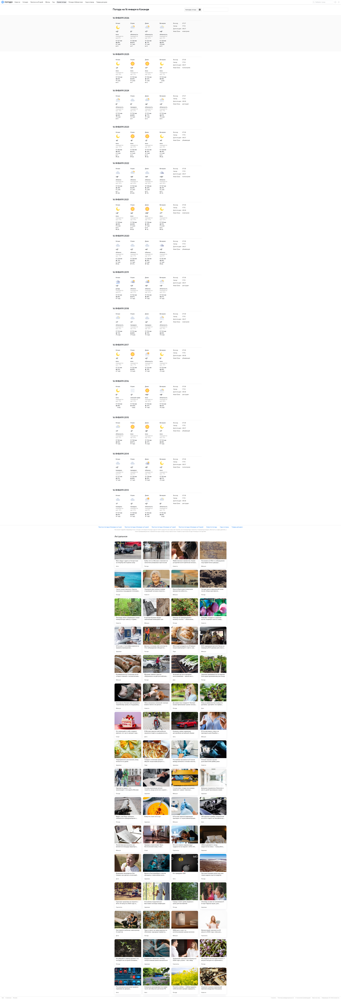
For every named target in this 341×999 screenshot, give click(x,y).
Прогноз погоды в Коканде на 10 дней (191, 527)
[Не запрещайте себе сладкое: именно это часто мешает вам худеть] (128, 725)
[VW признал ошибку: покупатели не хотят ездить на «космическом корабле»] (213, 810)
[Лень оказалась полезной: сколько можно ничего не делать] (156, 697)
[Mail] (2, 2)
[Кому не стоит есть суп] (156, 810)
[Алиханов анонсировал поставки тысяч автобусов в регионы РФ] (156, 981)
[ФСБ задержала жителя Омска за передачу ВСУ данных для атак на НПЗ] (213, 640)
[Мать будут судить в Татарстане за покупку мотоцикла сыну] (128, 554)
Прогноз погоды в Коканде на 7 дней (164, 527)
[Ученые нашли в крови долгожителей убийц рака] (213, 753)
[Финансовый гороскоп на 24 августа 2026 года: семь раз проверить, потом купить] (213, 924)
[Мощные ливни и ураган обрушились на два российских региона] (156, 668)
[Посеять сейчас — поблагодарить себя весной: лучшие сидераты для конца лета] (184, 981)
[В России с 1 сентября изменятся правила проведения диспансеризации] (128, 640)
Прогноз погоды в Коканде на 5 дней (137, 527)
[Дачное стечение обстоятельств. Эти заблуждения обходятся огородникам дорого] (156, 640)
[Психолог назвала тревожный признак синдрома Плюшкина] (213, 981)
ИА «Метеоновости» (334, 997)
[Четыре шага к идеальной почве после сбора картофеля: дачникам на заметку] (213, 583)
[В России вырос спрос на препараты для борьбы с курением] (213, 725)
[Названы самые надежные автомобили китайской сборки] (184, 725)
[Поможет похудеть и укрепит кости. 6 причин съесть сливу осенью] (213, 611)
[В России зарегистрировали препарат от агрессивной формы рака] (184, 810)
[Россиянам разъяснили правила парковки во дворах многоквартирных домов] (128, 981)
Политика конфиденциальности (286, 997)
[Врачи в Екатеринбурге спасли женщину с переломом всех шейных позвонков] (156, 867)
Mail (3, 997)
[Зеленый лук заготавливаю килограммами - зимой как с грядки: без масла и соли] (184, 668)
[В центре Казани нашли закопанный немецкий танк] (156, 611)
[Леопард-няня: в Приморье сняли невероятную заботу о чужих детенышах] (128, 611)
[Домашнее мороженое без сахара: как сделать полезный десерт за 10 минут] (128, 867)
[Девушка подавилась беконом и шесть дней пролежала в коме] (213, 782)
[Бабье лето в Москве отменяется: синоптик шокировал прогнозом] (156, 554)
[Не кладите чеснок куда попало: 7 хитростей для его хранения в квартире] (213, 952)
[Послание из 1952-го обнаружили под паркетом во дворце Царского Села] (213, 554)
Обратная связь (316, 997)
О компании (8, 997)
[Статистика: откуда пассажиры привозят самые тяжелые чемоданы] (184, 782)
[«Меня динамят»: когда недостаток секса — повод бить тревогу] (213, 839)
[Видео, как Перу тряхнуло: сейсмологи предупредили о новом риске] (128, 810)
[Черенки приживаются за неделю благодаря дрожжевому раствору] (213, 668)
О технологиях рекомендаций (302, 997)
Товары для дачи (237, 527)
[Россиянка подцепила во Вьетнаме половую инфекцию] (156, 895)
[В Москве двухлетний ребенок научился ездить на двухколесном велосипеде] (156, 725)
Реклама (15, 997)
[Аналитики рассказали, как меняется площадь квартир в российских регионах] (128, 839)
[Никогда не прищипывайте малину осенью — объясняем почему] (184, 611)
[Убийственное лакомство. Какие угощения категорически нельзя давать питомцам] (184, 554)
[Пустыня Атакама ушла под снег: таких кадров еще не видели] (213, 867)
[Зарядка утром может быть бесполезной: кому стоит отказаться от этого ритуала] (156, 839)
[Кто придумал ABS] (184, 867)
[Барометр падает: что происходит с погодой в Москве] (128, 782)
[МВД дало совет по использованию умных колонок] (184, 924)
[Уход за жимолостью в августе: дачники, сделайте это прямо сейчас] (213, 697)
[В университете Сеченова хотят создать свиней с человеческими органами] (128, 668)
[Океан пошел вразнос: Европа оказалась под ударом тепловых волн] (128, 583)
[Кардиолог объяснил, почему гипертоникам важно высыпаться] (156, 952)
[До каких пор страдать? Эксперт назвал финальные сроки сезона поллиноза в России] (184, 697)
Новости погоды (211, 527)
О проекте (273, 997)
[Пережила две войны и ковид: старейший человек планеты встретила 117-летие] (156, 583)
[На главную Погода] (8, 2)
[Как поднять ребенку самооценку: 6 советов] (128, 924)
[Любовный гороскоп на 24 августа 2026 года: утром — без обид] (184, 952)
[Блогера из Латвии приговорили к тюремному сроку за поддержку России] (128, 697)
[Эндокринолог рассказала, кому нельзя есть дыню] (128, 753)
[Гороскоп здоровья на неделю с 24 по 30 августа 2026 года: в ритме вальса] (128, 895)
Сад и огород (224, 527)
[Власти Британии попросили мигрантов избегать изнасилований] (184, 583)
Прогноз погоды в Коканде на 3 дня (110, 527)
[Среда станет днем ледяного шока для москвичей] (184, 895)
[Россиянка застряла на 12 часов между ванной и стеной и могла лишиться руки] (184, 753)
